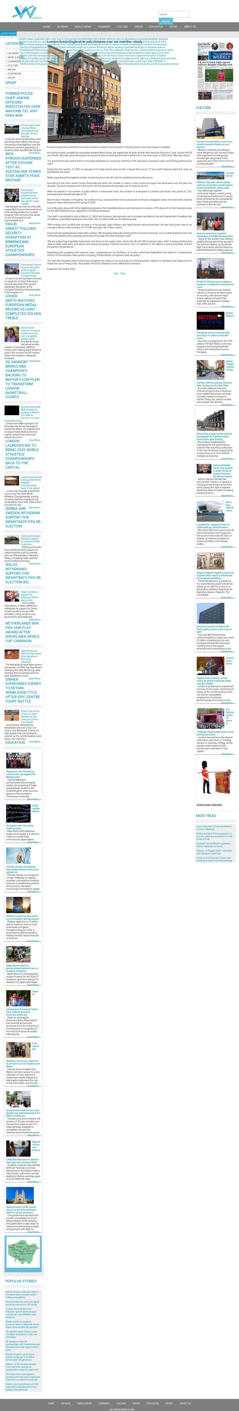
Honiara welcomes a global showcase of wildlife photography (215, 234)
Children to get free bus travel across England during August (22, 917)
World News (83, 26)
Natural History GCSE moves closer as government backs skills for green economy (21, 1210)
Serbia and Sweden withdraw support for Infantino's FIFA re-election (23, 517)
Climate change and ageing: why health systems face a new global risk (22, 869)
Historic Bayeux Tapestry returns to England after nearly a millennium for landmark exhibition (215, 575)
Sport (173, 26)
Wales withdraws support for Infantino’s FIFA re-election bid (23, 573)
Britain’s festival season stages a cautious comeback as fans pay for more (215, 284)
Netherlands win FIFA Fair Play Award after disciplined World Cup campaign (22, 632)
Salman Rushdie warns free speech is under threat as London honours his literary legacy (223, 471)
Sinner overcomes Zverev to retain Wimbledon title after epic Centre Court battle (23, 690)
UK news (62, 26)
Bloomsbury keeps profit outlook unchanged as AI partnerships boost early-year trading (214, 436)
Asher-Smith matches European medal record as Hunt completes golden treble (23, 307)
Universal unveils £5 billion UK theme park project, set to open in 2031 (214, 629)
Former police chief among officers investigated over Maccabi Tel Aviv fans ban (22, 104)
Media (139, 26)
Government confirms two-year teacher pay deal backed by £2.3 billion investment (23, 1113)
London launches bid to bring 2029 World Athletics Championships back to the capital (22, 454)
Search (166, 21)
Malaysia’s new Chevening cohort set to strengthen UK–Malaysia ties (21, 774)
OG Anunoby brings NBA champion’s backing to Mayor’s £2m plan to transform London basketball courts (22, 379)
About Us (190, 26)
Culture (122, 26)
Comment (104, 26)
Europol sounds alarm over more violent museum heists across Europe (214, 144)
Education (156, 26)
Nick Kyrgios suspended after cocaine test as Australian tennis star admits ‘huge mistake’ (30, 197)
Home (46, 26)
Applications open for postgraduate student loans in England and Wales (22, 968)
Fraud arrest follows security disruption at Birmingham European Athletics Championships (20, 239)
